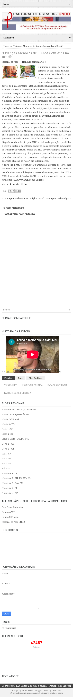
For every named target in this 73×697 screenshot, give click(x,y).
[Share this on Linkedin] (25, 184)
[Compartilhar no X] (16, 191)
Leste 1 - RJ (7, 429)
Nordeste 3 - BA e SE (12, 483)
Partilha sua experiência (17, 393)
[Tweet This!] (14, 184)
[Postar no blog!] (13, 191)
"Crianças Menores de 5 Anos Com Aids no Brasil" (35, 55)
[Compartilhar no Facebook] (19, 191)
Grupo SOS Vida (10, 517)
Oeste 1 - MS (8, 444)
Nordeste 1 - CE (9, 473)
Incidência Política (32, 385)
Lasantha (56, 690)
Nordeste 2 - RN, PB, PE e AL (16, 478)
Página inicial (37, 198)
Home (6, 46)
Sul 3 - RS (6, 463)
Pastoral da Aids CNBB (13, 522)
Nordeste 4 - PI (9, 488)
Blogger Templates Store (52, 693)
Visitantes (36, 647)
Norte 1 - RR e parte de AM (15, 414)
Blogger (67, 686)
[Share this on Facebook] (10, 184)
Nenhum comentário (33, 62)
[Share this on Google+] (18, 184)
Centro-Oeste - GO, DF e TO (16, 439)
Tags (20, 378)
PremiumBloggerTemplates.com (24, 693)
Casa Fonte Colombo (12, 507)
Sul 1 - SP (6, 453)
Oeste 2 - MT (8, 448)
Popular (8, 378)
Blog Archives (35, 378)
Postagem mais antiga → (58, 198)
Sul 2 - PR (6, 458)
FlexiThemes (27, 690)
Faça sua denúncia (57, 385)
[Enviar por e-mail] (9, 191)
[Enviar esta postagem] (4, 190)
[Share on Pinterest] (22, 184)
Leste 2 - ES (7, 434)
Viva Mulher (10, 385)
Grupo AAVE (8, 512)
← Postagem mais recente (15, 198)
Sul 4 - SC (6, 468)
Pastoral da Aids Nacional (34, 686)
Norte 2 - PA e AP (10, 419)
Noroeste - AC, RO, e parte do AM (19, 409)
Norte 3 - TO (8, 424)
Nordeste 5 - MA (10, 493)
